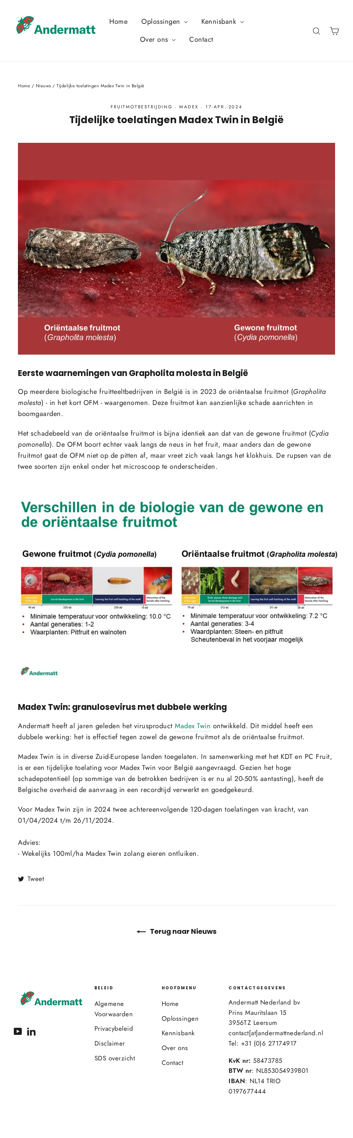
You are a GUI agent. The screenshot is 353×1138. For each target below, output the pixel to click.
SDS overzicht (114, 1058)
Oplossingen (161, 22)
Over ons (155, 39)
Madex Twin (193, 726)
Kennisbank (220, 22)
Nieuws (43, 85)
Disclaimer (109, 1043)
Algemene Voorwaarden (113, 1009)
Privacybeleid (113, 1028)
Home (118, 22)
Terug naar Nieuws (182, 931)
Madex (189, 106)
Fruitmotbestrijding (141, 106)
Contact (201, 39)
